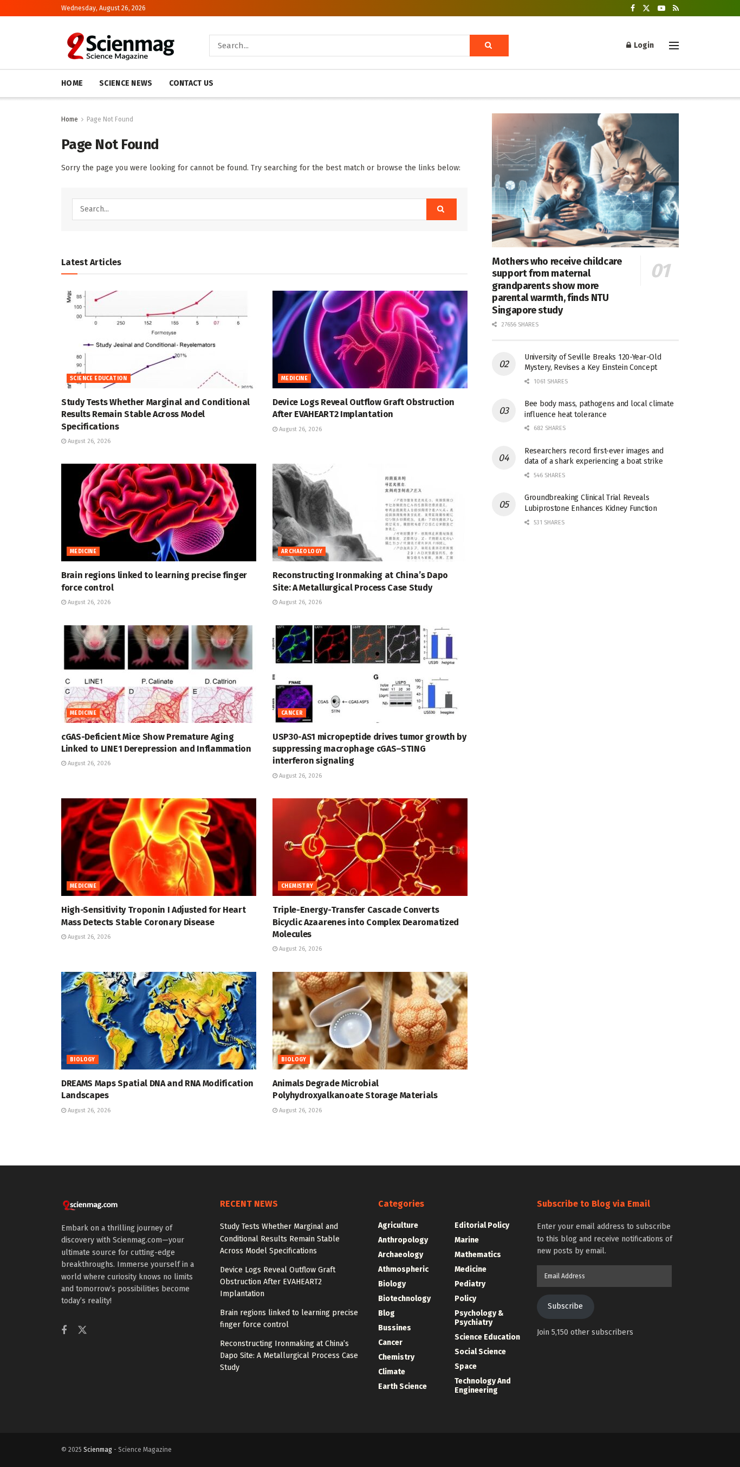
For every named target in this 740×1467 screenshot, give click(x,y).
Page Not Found (110, 119)
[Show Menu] (674, 45)
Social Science (480, 1351)
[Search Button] (489, 45)
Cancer (292, 713)
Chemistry (297, 886)
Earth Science (402, 1386)
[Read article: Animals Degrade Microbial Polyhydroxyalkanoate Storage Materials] (370, 1020)
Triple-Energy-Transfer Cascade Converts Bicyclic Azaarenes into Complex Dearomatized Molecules (365, 922)
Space (466, 1366)
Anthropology (403, 1240)
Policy (465, 1298)
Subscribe (565, 1306)
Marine (467, 1240)
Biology (82, 1059)
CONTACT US (191, 83)
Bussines (394, 1328)
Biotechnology (404, 1298)
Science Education (98, 378)
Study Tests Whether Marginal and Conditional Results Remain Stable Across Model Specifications (155, 414)
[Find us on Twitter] (646, 8)
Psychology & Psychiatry (479, 1318)
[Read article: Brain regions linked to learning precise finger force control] (158, 512)
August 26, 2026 (88, 441)
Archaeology (301, 551)
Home (69, 119)
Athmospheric (403, 1269)
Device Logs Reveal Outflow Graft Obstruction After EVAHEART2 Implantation (277, 1282)
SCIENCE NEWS (125, 83)
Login (643, 45)
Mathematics (478, 1254)
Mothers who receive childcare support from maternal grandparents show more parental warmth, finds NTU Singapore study (557, 285)
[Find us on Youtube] (661, 8)
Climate (391, 1371)
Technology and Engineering (483, 1385)
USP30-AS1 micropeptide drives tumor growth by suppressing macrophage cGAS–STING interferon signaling (369, 749)
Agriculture (398, 1225)
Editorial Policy (482, 1225)
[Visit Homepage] (120, 45)
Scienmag (97, 1449)
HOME (72, 83)
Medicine (294, 378)
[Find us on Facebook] (633, 8)
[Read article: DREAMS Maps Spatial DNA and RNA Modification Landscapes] (158, 1020)
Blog (386, 1313)
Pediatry (470, 1284)
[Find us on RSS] (676, 8)
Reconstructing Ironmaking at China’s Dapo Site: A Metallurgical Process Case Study (289, 1356)
